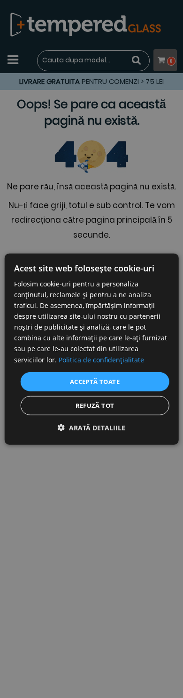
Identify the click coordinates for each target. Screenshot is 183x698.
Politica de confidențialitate (101, 359)
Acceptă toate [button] (95, 381)
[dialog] (92, 349)
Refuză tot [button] (95, 405)
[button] (91, 427)
